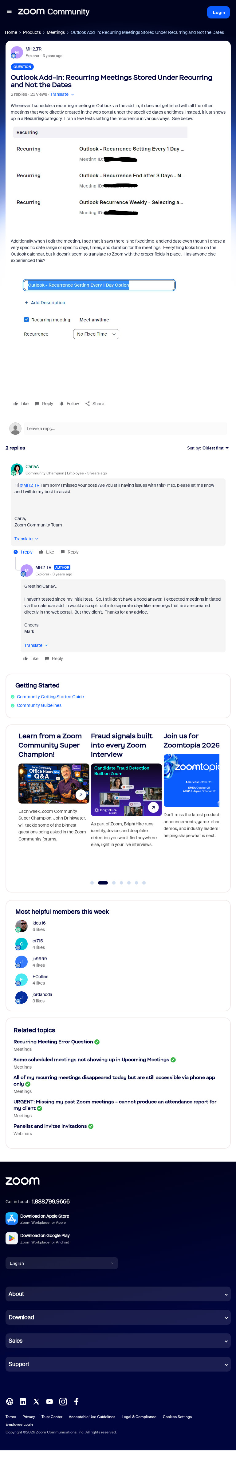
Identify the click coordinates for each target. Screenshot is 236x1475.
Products (32, 32)
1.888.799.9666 (51, 1201)
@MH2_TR (30, 485)
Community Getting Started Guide (50, 696)
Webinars (23, 1133)
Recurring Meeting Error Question (53, 1042)
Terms (11, 1416)
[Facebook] (76, 1401)
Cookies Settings (177, 1416)
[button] (9, 12)
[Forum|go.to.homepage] (54, 12)
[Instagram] (63, 1401)
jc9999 (40, 958)
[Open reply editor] (118, 428)
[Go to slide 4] (121, 883)
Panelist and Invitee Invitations (50, 1126)
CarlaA (32, 466)
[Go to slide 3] (110, 883)
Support (19, 1364)
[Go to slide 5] (129, 883)
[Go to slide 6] (136, 883)
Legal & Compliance (139, 1416)
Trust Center (51, 1416)
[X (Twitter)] (36, 1401)
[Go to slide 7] (144, 883)
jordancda (42, 994)
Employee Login (19, 1424)
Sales (15, 1340)
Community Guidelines (39, 705)
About (16, 1294)
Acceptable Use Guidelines (92, 1416)
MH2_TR (34, 49)
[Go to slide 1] (92, 883)
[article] (118, 510)
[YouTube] (49, 1401)
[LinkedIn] (23, 1401)
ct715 (38, 941)
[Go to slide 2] (99, 883)
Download (21, 1317)
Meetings (56, 32)
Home (11, 32)
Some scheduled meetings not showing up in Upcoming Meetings (91, 1059)
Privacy (28, 1416)
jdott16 (39, 923)
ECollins (40, 976)
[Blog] (10, 1401)
